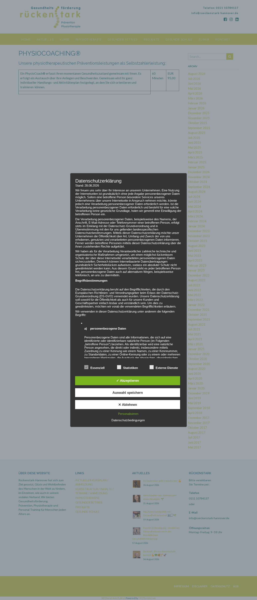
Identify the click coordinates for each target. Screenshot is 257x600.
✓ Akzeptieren (127, 380)
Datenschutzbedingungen (128, 420)
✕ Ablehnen (127, 404)
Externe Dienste (167, 368)
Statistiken (130, 368)
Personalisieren (128, 413)
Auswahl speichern (127, 392)
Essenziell (97, 368)
